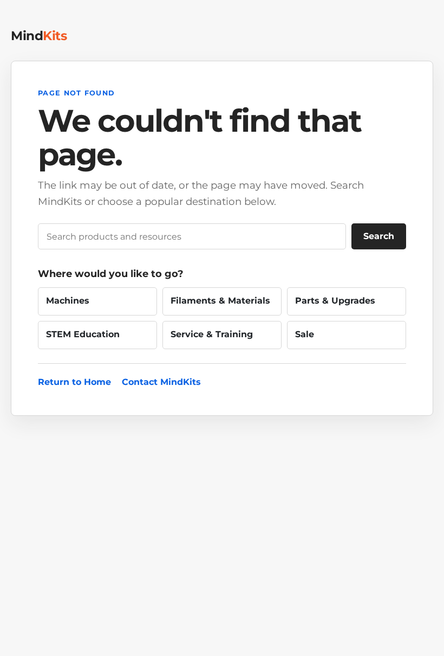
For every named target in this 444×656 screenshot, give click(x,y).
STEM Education (83, 334)
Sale (304, 334)
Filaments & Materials (220, 300)
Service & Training (212, 334)
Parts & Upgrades (335, 300)
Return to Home (74, 382)
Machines (67, 300)
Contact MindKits (161, 382)
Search (378, 236)
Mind (39, 35)
